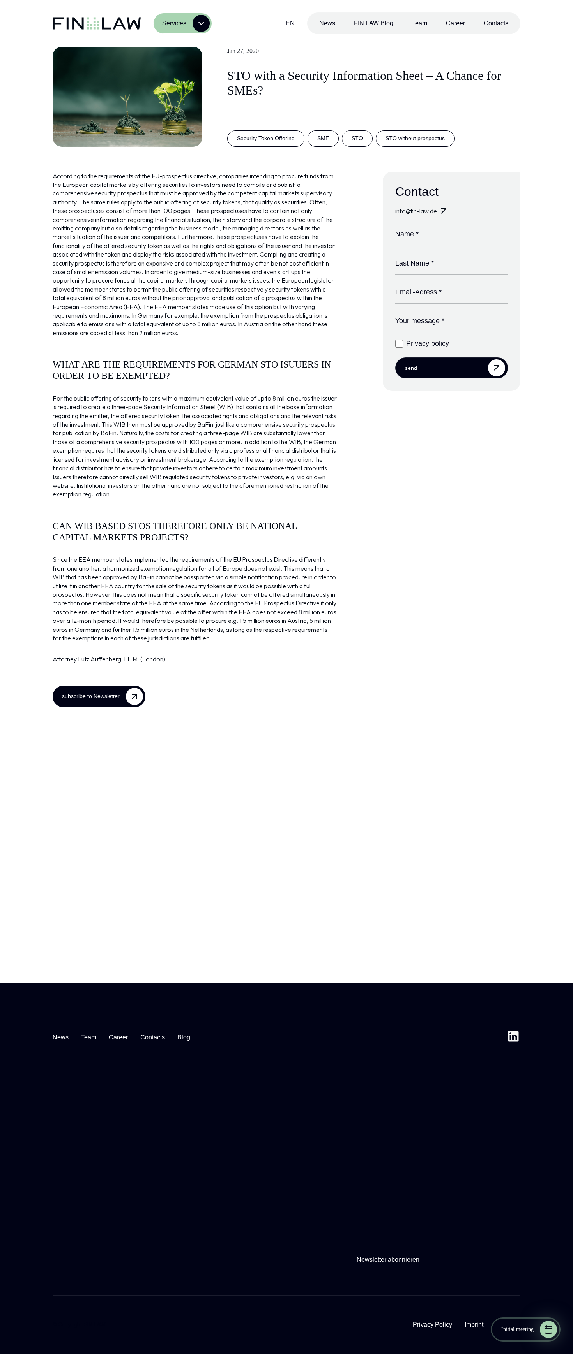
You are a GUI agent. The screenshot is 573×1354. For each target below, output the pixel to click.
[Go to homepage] (97, 23)
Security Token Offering (266, 138)
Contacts (496, 23)
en (290, 23)
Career (455, 23)
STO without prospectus (415, 138)
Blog (183, 1037)
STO (357, 138)
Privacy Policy (432, 1324)
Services (174, 23)
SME (323, 138)
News (327, 23)
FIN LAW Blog (373, 23)
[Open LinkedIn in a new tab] (513, 1037)
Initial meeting (517, 1329)
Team (419, 23)
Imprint (474, 1324)
